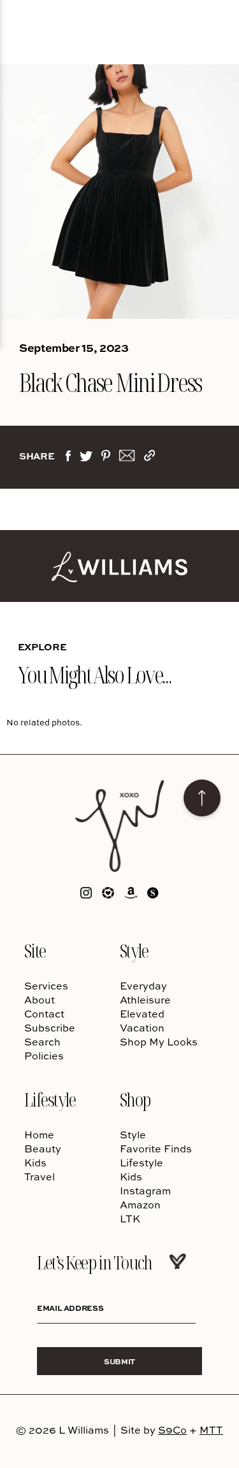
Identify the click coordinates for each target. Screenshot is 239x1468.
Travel (39, 1177)
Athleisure (145, 1000)
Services (46, 986)
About (39, 1000)
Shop (135, 1099)
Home (39, 1135)
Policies (44, 1056)
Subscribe (49, 1028)
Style (134, 950)
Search (42, 1042)
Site (35, 950)
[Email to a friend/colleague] (126, 458)
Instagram (145, 1191)
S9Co (172, 1430)
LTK (130, 1219)
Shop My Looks (159, 1042)
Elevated (142, 1014)
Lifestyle (50, 1099)
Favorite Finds (156, 1149)
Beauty (42, 1149)
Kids (35, 1163)
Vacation (142, 1028)
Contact (44, 1014)
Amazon (140, 1205)
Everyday (143, 986)
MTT (211, 1430)
